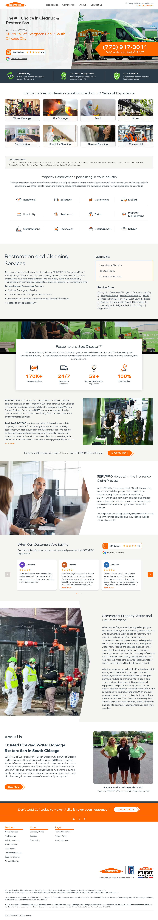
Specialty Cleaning (12, 857)
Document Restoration (133, 162)
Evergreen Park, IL (109, 295)
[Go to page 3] (81, 593)
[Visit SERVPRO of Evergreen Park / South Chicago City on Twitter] (79, 819)
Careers (33, 836)
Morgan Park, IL (108, 299)
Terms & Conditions (63, 832)
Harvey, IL (122, 299)
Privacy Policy (60, 836)
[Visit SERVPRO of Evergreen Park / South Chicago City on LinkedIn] (74, 819)
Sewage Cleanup (16, 162)
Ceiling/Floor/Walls (115, 162)
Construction (10, 848)
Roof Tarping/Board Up (45, 165)
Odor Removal (28, 165)
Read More (13, 787)
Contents (76, 165)
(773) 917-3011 (145, 5)
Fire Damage (10, 836)
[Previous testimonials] (7, 574)
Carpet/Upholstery (98, 162)
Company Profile (37, 832)
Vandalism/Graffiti (63, 165)
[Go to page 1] (76, 593)
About (82, 5)
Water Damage (11, 832)
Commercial (68, 5)
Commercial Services (111, 276)
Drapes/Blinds (15, 165)
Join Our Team (107, 270)
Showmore (9, 443)
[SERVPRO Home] (15, 4)
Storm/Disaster (11, 844)
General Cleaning (12, 861)
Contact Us (96, 4)
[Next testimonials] (150, 574)
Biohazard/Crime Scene (35, 162)
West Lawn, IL (136, 299)
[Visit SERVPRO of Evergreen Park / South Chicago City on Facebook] (84, 819)
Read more (66, 587)
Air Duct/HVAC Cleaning (78, 162)
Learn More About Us (111, 265)
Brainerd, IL (106, 302)
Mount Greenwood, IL (130, 295)
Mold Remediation (12, 840)
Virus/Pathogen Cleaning (56, 162)
